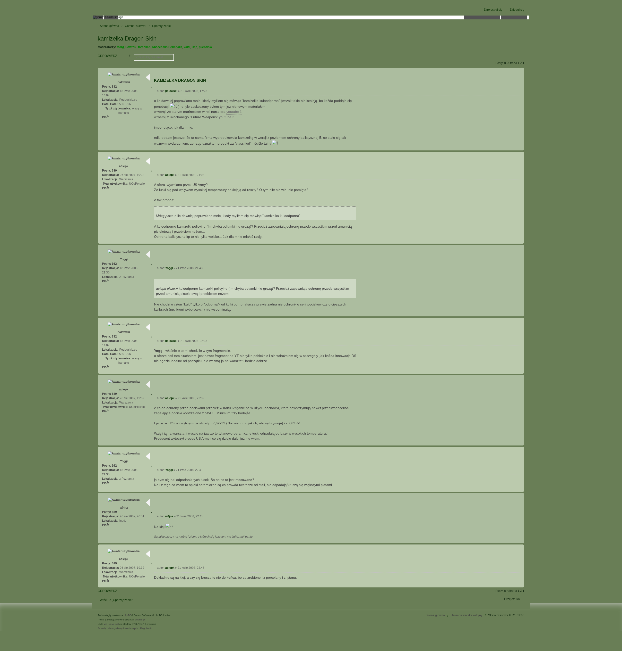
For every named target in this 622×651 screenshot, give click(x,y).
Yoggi (124, 259)
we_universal (111, 624)
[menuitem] (118, 628)
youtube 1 (234, 112)
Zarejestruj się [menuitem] (493, 9)
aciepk (123, 166)
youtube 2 (226, 117)
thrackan (144, 47)
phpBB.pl (140, 619)
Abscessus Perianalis (167, 47)
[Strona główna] (311, 17)
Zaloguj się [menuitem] (517, 9)
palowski (124, 82)
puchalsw (205, 47)
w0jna (124, 507)
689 (114, 170)
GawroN (131, 47)
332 (114, 86)
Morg (120, 47)
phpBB (127, 615)
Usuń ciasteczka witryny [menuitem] (466, 615)
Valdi (187, 47)
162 (114, 263)
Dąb (194, 47)
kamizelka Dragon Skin (127, 38)
